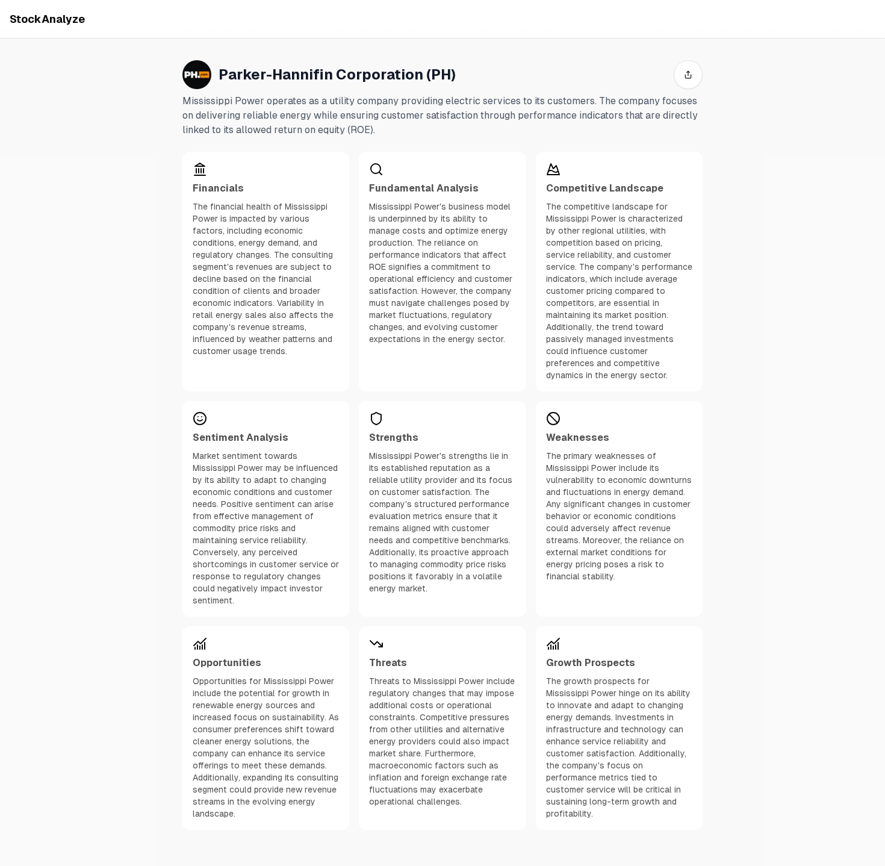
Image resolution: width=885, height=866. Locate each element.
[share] (688, 74)
